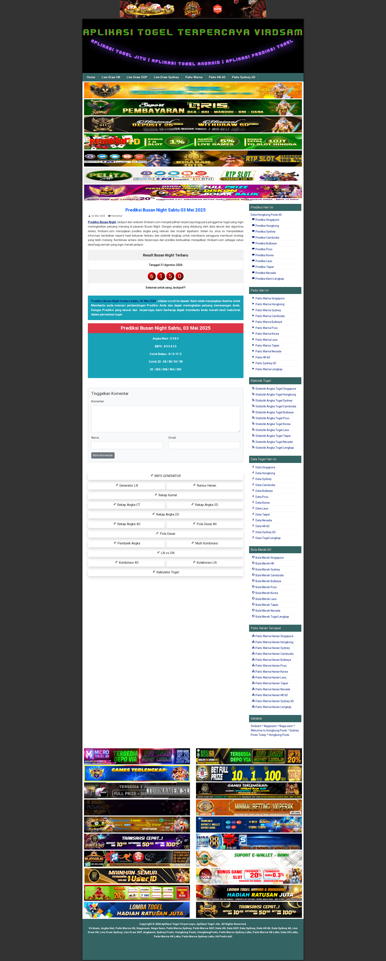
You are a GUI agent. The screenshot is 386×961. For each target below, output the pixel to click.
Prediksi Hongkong (267, 225)
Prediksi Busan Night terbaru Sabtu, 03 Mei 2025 (123, 301)
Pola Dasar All (206, 524)
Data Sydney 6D (265, 532)
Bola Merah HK (264, 563)
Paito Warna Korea (267, 333)
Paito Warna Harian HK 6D (271, 695)
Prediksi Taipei (264, 266)
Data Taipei (262, 514)
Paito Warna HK (125, 928)
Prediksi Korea (264, 255)
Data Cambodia (265, 485)
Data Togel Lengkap (268, 538)
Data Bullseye (264, 490)
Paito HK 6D (217, 77)
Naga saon (286, 726)
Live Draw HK (111, 77)
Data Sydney (263, 479)
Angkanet (149, 932)
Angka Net (107, 928)
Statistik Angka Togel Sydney (274, 400)
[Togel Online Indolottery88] (249, 841)
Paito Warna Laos (266, 339)
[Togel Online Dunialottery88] (249, 807)
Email (172, 437)
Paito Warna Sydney (268, 310)
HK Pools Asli (223, 936)
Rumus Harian (206, 485)
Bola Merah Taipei (266, 604)
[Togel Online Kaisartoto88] (137, 893)
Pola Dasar (167, 534)
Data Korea (262, 502)
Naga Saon (158, 928)
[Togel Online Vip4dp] (249, 790)
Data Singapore (265, 467)
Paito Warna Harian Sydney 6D (274, 701)
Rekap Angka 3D (206, 505)
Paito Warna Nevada (268, 351)
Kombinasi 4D (128, 562)
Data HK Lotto (289, 932)
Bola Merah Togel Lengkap (272, 616)
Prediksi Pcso (263, 249)
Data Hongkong (265, 473)
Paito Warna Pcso (266, 327)
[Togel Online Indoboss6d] (249, 756)
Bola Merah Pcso (266, 587)
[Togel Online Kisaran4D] (193, 141)
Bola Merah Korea (266, 593)
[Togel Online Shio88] (249, 893)
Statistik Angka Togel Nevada (274, 441)
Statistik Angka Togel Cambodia (275, 406)
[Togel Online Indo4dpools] (137, 910)
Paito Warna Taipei (267, 345)
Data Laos (261, 508)
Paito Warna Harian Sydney (272, 648)
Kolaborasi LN (206, 562)
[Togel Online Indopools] (249, 876)
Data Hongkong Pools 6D (266, 214)
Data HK (220, 928)
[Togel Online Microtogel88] (137, 756)
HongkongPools (207, 932)
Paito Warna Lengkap (268, 369)
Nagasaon (270, 726)
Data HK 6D (262, 526)
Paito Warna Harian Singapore (274, 636)
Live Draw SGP (137, 77)
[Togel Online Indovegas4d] (249, 910)
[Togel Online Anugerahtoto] (249, 824)
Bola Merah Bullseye (268, 581)
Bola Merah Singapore (269, 557)
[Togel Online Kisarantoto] (193, 158)
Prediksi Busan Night (102, 222)
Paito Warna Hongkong (269, 304)
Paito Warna (193, 77)
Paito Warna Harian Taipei (271, 683)
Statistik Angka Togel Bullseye (274, 412)
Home (91, 77)
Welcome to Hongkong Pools (269, 730)
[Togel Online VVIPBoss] (193, 90)
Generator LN (128, 485)
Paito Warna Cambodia (270, 316)
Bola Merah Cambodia (269, 575)
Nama (95, 437)
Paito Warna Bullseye (268, 321)
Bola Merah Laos (266, 599)
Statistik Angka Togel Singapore (275, 388)
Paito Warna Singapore (270, 298)
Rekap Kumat (167, 495)
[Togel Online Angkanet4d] (249, 858)
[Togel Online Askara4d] (137, 824)
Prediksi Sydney (265, 231)
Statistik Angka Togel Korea (273, 424)
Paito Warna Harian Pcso (271, 665)
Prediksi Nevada (265, 273)
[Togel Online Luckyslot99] (249, 773)
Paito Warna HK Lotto (266, 932)
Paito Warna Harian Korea (271, 671)
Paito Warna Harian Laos (270, 677)
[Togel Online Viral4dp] (193, 192)
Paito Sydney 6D (243, 77)
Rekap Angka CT (128, 505)
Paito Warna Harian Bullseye (273, 659)
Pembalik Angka (128, 543)
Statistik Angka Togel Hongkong (275, 394)
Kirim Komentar (103, 455)
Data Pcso (261, 496)
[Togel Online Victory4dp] (137, 773)
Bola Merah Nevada (267, 610)
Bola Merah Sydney (267, 569)
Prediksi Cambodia (267, 237)
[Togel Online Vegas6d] (137, 807)
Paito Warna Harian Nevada (272, 689)
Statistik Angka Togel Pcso (272, 418)
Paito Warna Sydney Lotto (235, 932)
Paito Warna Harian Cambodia (274, 653)
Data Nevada (263, 520)
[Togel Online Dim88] (193, 107)
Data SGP (232, 928)
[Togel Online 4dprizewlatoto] (137, 876)
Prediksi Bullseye (266, 243)
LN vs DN (167, 553)
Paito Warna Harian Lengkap (273, 707)
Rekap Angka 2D (167, 514)
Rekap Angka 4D (128, 524)
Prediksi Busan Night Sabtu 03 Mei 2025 (165, 210)
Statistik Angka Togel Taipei (273, 435)
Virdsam (256, 726)
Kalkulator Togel (167, 572)
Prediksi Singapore (267, 219)
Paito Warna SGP (203, 928)
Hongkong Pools (279, 734)
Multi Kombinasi (206, 543)
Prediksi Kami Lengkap (269, 278)
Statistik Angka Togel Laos (272, 430)
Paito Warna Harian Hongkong (274, 642)
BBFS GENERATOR (167, 476)
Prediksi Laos (263, 261)
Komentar (116, 216)
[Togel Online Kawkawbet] (137, 790)
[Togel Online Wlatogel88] (137, 858)
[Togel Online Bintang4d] (137, 841)
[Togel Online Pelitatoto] (193, 175)
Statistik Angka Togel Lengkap (274, 447)
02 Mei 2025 (98, 216)
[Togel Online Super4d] (193, 124)
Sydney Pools (165, 932)
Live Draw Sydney (166, 77)
